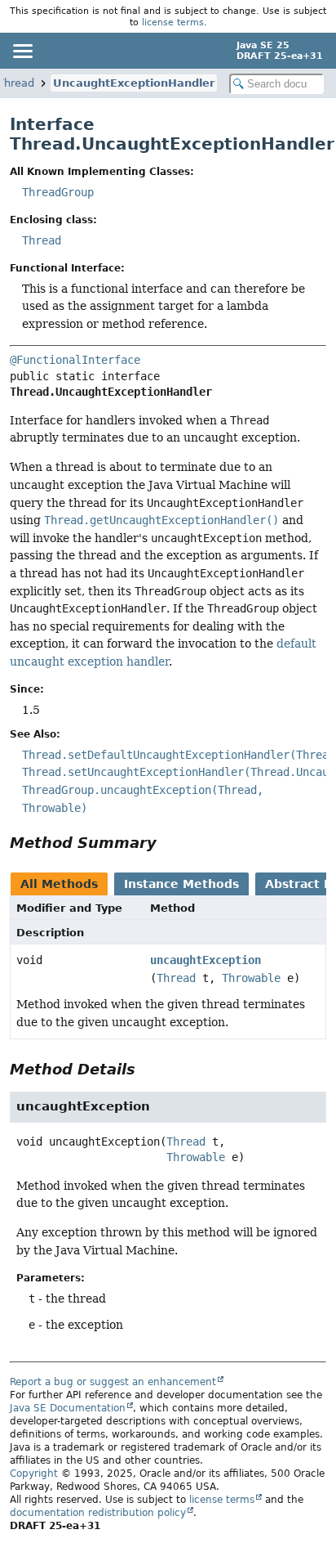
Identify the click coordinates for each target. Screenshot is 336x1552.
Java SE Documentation (68, 1408)
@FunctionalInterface (75, 359)
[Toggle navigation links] (22, 50)
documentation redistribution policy (98, 1512)
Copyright (34, 1473)
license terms (173, 22)
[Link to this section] (168, 842)
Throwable (251, 978)
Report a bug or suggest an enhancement (113, 1382)
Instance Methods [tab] (181, 883)
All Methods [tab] (59, 883)
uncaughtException (205, 960)
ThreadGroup (58, 192)
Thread (41, 240)
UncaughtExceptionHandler (133, 83)
